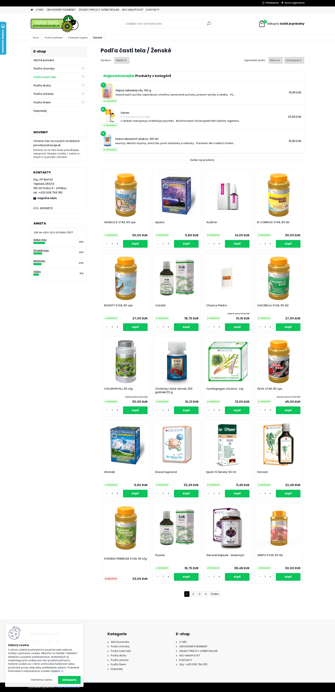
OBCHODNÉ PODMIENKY (61, 10)
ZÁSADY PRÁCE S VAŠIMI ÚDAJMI (99, 10)
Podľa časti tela (54, 37)
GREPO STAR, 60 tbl (270, 555)
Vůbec (37, 271)
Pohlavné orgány (78, 37)
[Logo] (55, 23)
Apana (159, 222)
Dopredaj (40, 111)
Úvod (36, 37)
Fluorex (160, 555)
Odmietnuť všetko (42, 680)
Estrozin (262, 472)
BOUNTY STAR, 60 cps (118, 305)
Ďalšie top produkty (202, 160)
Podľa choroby (44, 69)
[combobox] (275, 60)
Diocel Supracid (166, 472)
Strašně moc (41, 250)
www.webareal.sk (68, 687)
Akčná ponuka (44, 60)
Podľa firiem (42, 102)
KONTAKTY (152, 10)
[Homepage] (32, 9)
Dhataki (109, 472)
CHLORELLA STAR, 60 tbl (272, 305)
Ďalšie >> (214, 594)
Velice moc (40, 240)
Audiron (211, 222)
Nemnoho (39, 261)
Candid (160, 305)
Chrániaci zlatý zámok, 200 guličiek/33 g (173, 390)
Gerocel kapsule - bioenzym (225, 555)
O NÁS (40, 10)
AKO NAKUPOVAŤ (132, 10)
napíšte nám (47, 198)
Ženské (97, 37)
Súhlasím (69, 680)
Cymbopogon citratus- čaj (224, 389)
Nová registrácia (294, 3)
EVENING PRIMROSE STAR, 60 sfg (125, 558)
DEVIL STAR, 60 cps (269, 389)
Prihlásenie (272, 3)
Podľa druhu (42, 85)
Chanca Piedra (216, 305)
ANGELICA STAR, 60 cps (120, 222)
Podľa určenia (43, 94)
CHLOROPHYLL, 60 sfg (118, 389)
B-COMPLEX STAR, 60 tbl (273, 222)
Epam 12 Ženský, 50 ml (221, 472)
